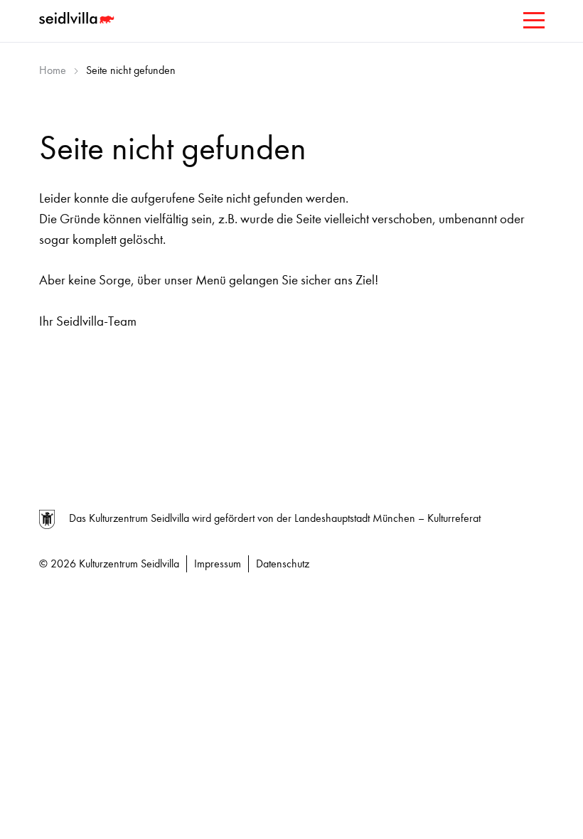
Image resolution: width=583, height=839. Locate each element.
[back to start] (78, 20)
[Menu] (532, 23)
